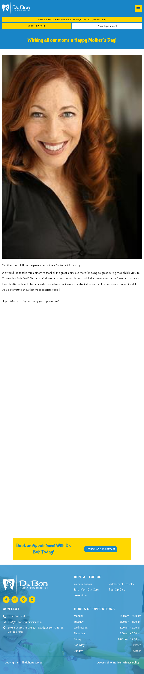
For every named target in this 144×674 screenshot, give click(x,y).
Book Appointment (107, 26)
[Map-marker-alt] (23, 599)
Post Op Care (117, 589)
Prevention (80, 595)
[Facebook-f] (6, 599)
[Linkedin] (32, 599)
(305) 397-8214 (36, 26)
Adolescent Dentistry (121, 584)
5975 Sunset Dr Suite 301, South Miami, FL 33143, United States (72, 19)
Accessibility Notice (109, 662)
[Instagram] (14, 599)
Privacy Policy (131, 662)
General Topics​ (83, 584)
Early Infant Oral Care (86, 589)
